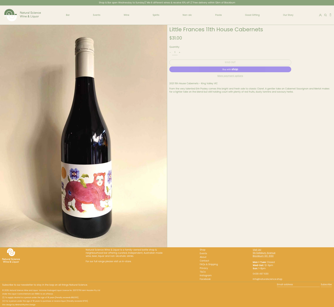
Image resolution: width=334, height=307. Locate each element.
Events (203, 253)
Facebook (205, 279)
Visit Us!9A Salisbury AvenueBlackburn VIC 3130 (264, 253)
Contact (204, 260)
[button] (330, 15)
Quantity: (174, 46)
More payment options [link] (230, 75)
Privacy (204, 268)
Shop (202, 249)
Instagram (206, 275)
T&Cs (203, 271)
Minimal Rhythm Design (25, 304)
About (203, 257)
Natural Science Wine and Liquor (24, 290)
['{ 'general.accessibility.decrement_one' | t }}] (170, 52)
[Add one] (179, 52)
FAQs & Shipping (209, 264)
